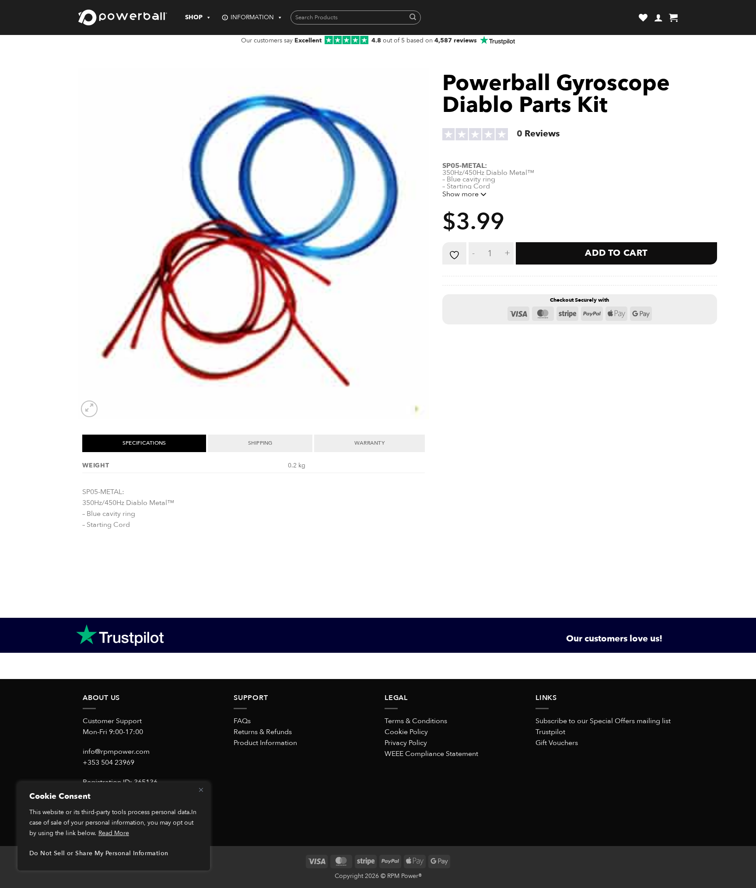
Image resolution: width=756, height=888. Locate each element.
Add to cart (616, 253)
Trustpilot (550, 732)
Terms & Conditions (416, 721)
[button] (658, 17)
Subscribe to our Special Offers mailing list (603, 721)
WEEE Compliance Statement (431, 754)
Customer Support (112, 721)
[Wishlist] (643, 17)
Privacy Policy (406, 743)
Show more (461, 194)
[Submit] (413, 17)
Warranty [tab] (369, 443)
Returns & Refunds (263, 732)
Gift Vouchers (557, 743)
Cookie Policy (406, 732)
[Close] (201, 789)
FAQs (242, 721)
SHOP (194, 17)
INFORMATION (252, 17)
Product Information (265, 743)
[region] (114, 826)
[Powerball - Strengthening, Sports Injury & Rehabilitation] (122, 17)
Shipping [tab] (260, 443)
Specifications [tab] (144, 443)
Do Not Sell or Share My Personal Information (98, 853)
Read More (113, 833)
